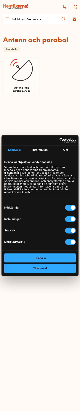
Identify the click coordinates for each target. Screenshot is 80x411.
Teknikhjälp (11, 49)
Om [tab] (65, 149)
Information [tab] (40, 149)
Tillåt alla (40, 257)
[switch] (70, 219)
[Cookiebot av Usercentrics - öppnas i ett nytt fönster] (59, 140)
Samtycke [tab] (14, 149)
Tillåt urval (40, 268)
